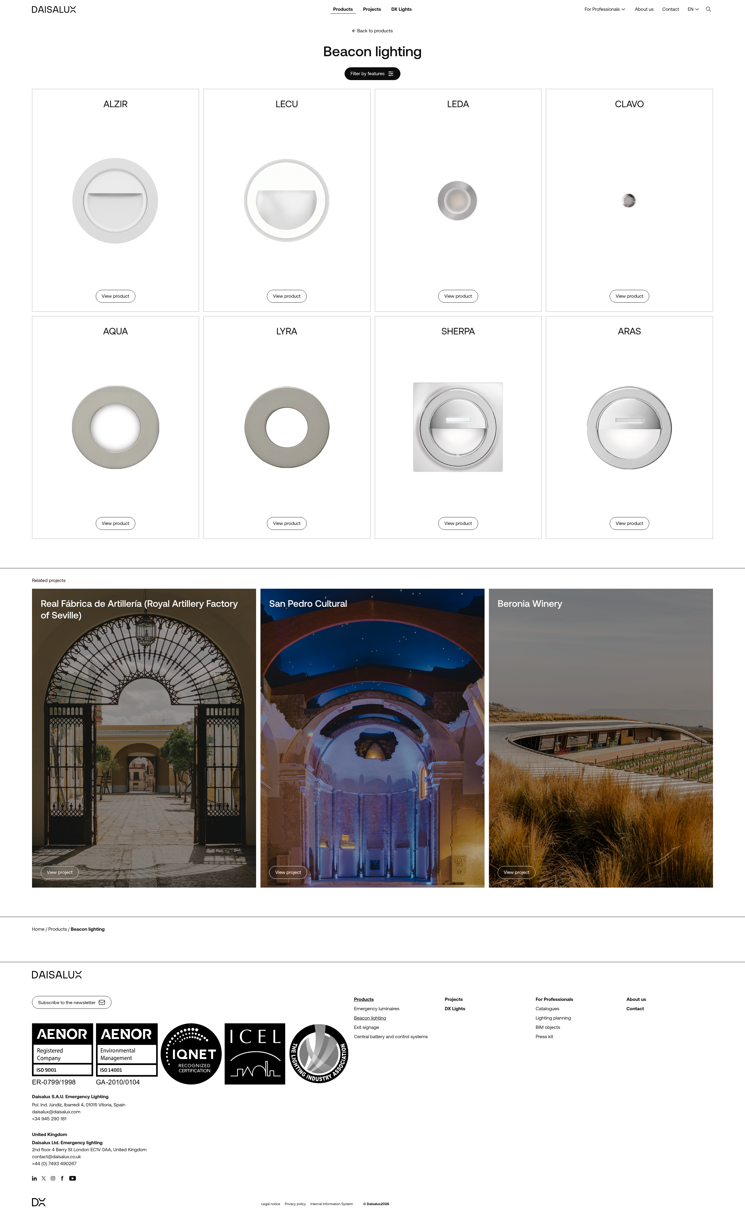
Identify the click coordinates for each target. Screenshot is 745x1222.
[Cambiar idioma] (697, 9)
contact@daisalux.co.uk (56, 1156)
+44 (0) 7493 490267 (54, 1163)
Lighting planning (553, 1018)
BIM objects (548, 1027)
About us (644, 9)
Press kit (544, 1036)
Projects (372, 9)
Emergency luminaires (376, 1008)
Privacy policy (295, 1204)
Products (343, 9)
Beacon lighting (87, 929)
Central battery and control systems (391, 1036)
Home (38, 929)
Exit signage (366, 1027)
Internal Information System (332, 1204)
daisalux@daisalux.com (56, 1112)
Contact (670, 9)
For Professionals (602, 9)
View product (116, 296)
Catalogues (547, 1008)
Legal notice (270, 1204)
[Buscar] (708, 9)
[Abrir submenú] (623, 9)
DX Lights (401, 9)
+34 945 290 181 (49, 1119)
